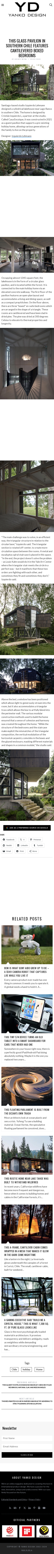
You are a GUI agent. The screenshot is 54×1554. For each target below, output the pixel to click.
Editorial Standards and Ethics (14, 1499)
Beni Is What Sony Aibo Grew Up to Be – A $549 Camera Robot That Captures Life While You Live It (26, 971)
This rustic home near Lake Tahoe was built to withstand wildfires (26, 1180)
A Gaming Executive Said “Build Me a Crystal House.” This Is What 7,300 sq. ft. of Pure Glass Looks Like (26, 1323)
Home (39, 1369)
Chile (14, 1369)
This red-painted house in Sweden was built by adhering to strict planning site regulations (27, 1401)
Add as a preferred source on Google (29, 828)
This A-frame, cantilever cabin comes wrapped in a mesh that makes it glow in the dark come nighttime (26, 1251)
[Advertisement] (27, 28)
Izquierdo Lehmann (21, 136)
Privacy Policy (34, 1499)
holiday (26, 1369)
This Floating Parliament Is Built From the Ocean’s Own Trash (26, 1111)
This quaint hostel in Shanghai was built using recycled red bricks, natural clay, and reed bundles (27, 1384)
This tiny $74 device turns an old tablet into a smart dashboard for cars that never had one (25, 1040)
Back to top (26, 1550)
